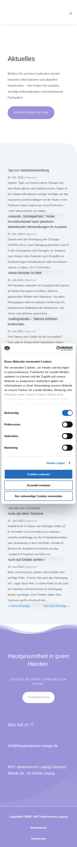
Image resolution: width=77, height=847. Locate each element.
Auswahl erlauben (38, 485)
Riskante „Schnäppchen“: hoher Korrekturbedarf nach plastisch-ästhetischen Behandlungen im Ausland (37, 222)
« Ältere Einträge (19, 606)
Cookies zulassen (38, 474)
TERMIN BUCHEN (38, 697)
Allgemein (31, 177)
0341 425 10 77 (21, 725)
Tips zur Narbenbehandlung (28, 170)
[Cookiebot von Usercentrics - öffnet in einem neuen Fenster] (56, 348)
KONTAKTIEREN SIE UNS (31, 112)
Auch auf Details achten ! (26, 560)
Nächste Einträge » (56, 606)
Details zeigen (56, 462)
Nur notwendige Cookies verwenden (38, 496)
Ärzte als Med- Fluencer (25, 514)
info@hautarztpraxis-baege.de (33, 746)
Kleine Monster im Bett (24, 273)
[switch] (67, 425)
